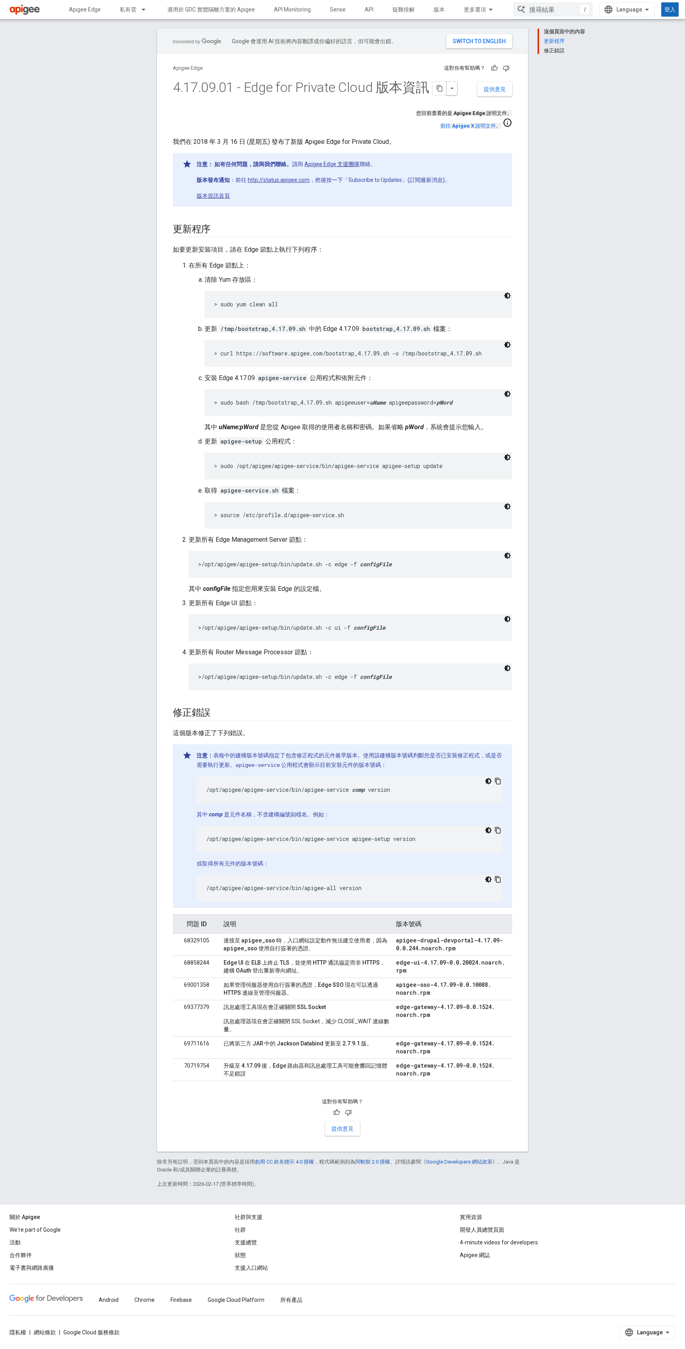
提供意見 (495, 89)
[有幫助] (494, 68)
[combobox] (553, 9)
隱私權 (18, 1332)
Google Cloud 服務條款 (91, 1332)
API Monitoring (292, 9)
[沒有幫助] (506, 68)
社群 (240, 1230)
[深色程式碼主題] (507, 295)
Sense (338, 9)
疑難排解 (403, 9)
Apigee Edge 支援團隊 (332, 164)
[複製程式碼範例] (498, 781)
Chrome (144, 1300)
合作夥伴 (21, 1255)
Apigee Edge (85, 9)
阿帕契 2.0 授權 (372, 1162)
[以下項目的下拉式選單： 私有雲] (147, 9)
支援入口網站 (251, 1268)
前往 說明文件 (468, 126)
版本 (439, 9)
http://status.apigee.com (279, 180)
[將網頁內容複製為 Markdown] (439, 88)
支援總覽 (246, 1242)
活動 (15, 1242)
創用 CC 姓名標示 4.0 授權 (284, 1162)
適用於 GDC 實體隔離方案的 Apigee (211, 9)
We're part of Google (35, 1230)
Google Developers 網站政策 (459, 1162)
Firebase (181, 1300)
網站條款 (45, 1332)
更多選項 (475, 9)
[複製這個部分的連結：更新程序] (218, 230)
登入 (669, 9)
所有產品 (291, 1300)
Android (109, 1300)
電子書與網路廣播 (32, 1268)
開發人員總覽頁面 (482, 1230)
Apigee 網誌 (475, 1255)
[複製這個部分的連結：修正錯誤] (218, 713)
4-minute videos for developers (499, 1242)
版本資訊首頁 (213, 196)
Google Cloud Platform (236, 1300)
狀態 (240, 1255)
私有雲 (128, 9)
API (369, 9)
